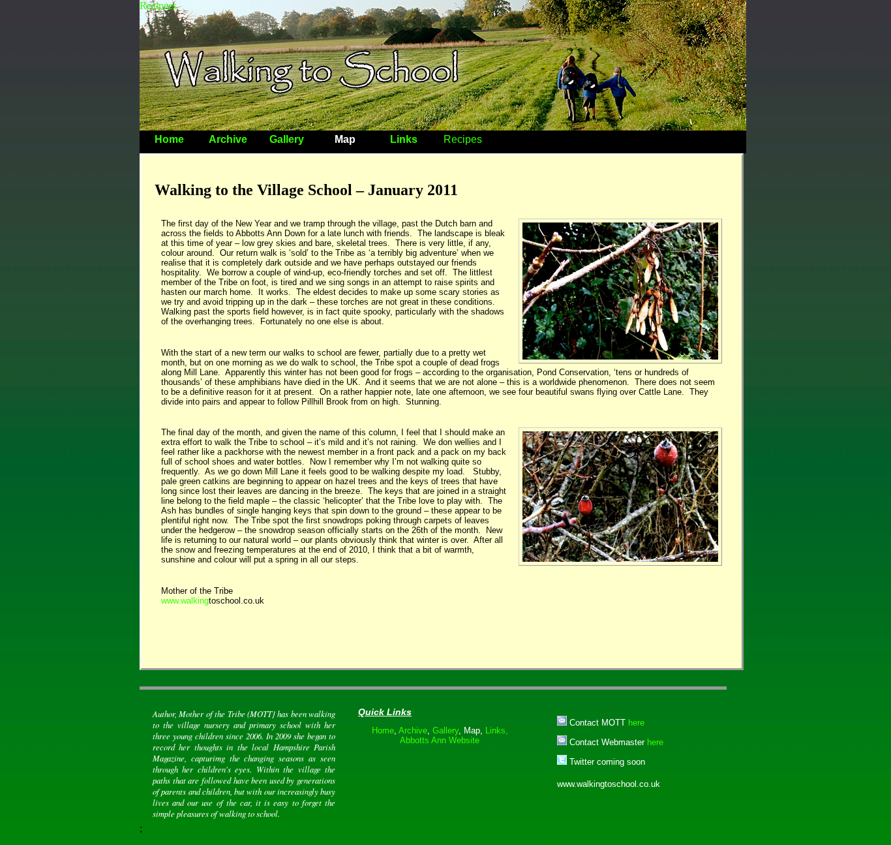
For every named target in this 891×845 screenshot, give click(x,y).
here (636, 723)
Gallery (286, 139)
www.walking (185, 601)
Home (169, 139)
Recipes (463, 139)
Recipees (158, 5)
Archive (228, 139)
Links (403, 139)
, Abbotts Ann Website (454, 735)
